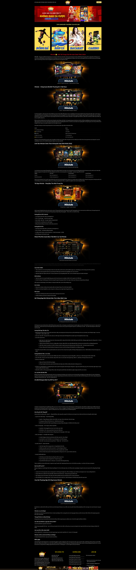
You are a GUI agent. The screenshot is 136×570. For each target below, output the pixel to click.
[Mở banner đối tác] (53, 568)
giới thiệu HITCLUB (55, 555)
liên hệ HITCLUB (55, 556)
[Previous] (37, 14)
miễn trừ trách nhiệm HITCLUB (57, 560)
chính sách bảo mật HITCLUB (57, 558)
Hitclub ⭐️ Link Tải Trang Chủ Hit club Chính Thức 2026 (45, 2)
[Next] (99, 14)
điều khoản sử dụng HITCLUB (57, 559)
